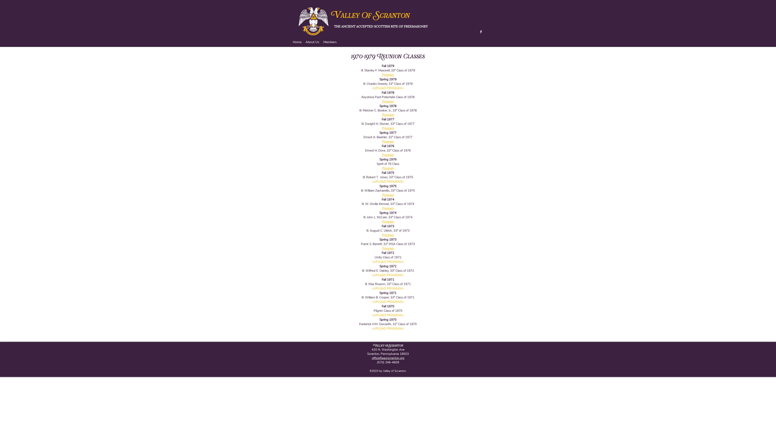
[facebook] (481, 32)
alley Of (358, 16)
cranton (395, 16)
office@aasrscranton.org (388, 358)
